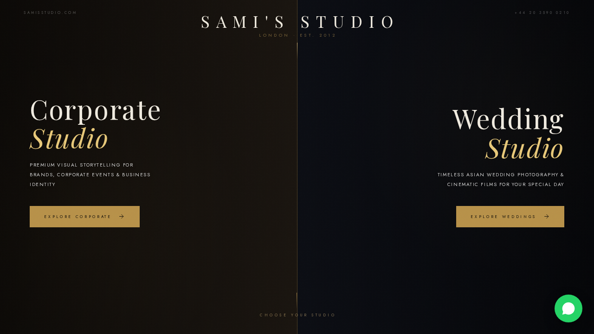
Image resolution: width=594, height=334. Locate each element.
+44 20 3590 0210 (542, 12)
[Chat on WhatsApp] (568, 308)
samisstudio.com (50, 12)
